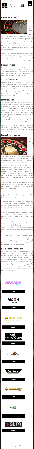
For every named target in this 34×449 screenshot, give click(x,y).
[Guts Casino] (14, 424)
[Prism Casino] (14, 371)
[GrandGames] (14, 407)
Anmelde (13, 291)
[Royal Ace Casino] (14, 353)
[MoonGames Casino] (14, 300)
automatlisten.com (6, 446)
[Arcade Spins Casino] (14, 283)
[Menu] (30, 3)
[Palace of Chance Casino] (14, 336)
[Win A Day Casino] (14, 389)
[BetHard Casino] (14, 318)
